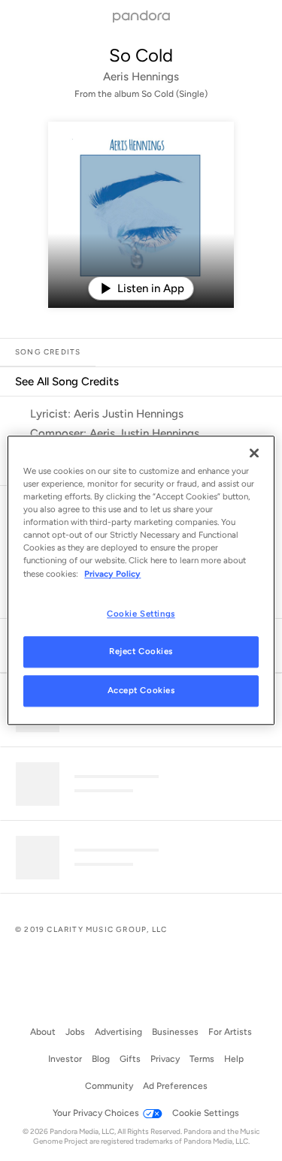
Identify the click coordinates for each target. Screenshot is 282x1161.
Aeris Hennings (141, 76)
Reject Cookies (141, 652)
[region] (140, 580)
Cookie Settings (141, 613)
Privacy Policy (112, 573)
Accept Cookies (141, 691)
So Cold (141, 55)
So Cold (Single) (174, 94)
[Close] (254, 452)
